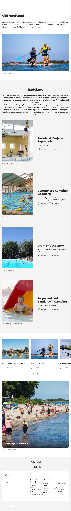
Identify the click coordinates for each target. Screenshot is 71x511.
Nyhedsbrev (46, 483)
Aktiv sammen (9, 9)
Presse (45, 485)
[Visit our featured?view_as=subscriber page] (40, 467)
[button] (15, 364)
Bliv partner (59, 491)
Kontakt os (33, 485)
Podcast (32, 492)
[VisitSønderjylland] (10, 475)
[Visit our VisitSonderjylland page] (30, 467)
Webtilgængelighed (49, 488)
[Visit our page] (35, 467)
